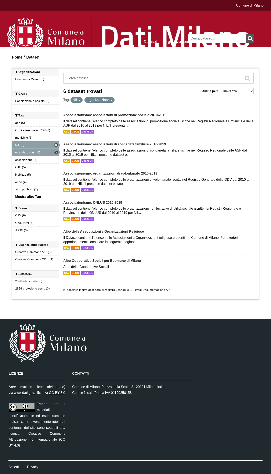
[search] (247, 78)
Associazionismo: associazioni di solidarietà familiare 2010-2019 (114, 144)
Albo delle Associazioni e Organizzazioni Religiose (103, 231)
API (132, 289)
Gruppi (201, 41)
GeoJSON (87, 131)
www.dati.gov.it (25, 393)
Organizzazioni (176, 41)
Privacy (32, 467)
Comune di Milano (250, 5)
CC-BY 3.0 (57, 393)
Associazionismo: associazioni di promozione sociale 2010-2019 (114, 115)
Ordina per (209, 91)
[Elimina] (79, 100)
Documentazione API (156, 289)
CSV (66, 131)
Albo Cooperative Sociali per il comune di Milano (102, 260)
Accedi (13, 467)
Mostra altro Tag (28, 196)
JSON (75, 131)
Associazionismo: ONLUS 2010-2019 (92, 202)
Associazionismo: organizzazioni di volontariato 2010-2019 (110, 173)
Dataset (150, 41)
